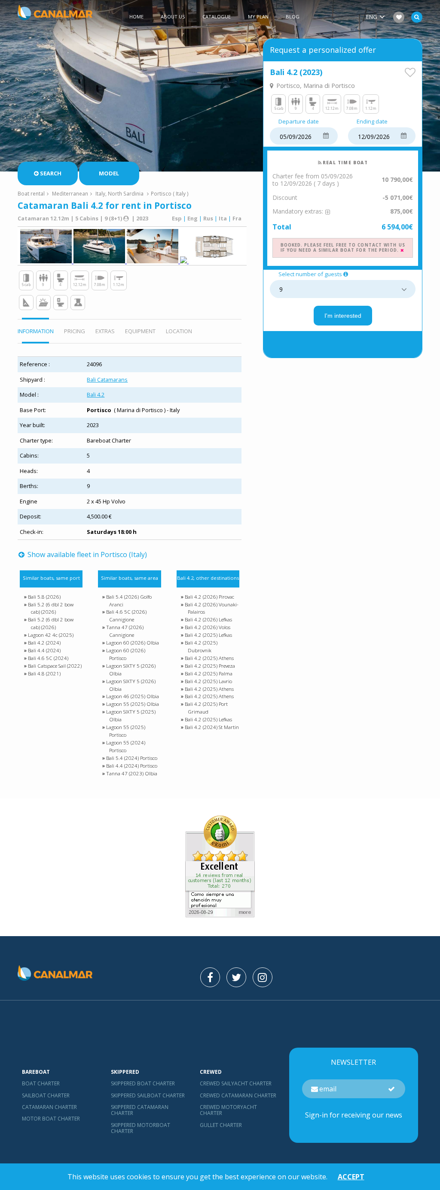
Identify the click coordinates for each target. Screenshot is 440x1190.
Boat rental (31, 193)
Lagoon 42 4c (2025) (50, 635)
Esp (177, 218)
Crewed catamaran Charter (238, 1095)
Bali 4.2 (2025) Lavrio (208, 681)
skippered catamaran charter (139, 1110)
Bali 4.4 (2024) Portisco (131, 765)
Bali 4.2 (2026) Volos (207, 627)
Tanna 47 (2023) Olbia (131, 773)
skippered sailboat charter (148, 1095)
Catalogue (216, 16)
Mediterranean (70, 193)
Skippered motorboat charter (140, 1128)
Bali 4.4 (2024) (44, 650)
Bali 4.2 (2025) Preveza (210, 666)
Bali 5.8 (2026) (44, 596)
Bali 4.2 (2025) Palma (208, 673)
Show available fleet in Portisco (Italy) (86, 554)
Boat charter (41, 1083)
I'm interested (342, 315)
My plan (258, 16)
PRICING (74, 331)
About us (173, 16)
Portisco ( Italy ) (170, 193)
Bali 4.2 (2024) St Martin (212, 727)
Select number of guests (310, 274)
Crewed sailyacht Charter (236, 1083)
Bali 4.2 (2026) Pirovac (209, 596)
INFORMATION (36, 331)
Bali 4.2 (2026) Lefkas (208, 619)
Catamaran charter (49, 1107)
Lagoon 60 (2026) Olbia (132, 642)
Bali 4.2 (95, 394)
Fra (236, 218)
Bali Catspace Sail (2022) (55, 666)
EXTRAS (105, 331)
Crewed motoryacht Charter (228, 1110)
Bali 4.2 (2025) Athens (209, 658)
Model (109, 173)
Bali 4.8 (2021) (44, 673)
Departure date (298, 121)
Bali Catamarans (107, 379)
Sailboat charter (46, 1095)
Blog (292, 16)
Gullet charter (221, 1125)
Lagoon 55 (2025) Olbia (132, 704)
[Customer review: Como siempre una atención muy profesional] (220, 914)
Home (136, 16)
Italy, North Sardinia (119, 193)
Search (50, 173)
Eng (192, 218)
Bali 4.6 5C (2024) (48, 658)
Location (179, 331)
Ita (223, 218)
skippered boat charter (143, 1083)
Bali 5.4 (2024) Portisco (131, 758)
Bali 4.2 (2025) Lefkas (208, 635)
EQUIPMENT (140, 331)
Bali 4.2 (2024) (44, 642)
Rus (208, 218)
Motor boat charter (51, 1118)
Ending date (372, 121)
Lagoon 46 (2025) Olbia (132, 696)
